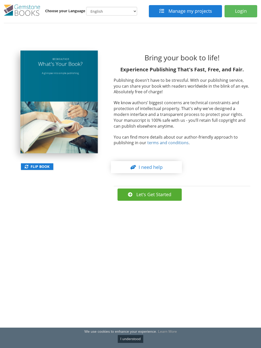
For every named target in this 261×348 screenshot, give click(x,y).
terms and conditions (168, 142)
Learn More (167, 331)
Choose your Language (65, 10)
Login (241, 11)
